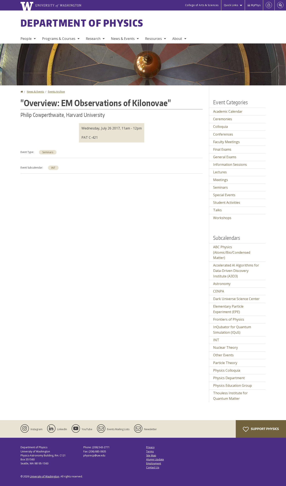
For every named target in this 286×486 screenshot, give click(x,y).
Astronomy (222, 283)
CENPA (218, 291)
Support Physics (264, 429)
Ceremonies (222, 119)
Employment (153, 463)
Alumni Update (155, 459)
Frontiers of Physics (228, 319)
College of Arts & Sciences (202, 5)
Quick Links (231, 5)
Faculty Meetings (226, 142)
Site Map (151, 455)
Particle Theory (225, 363)
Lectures (220, 172)
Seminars (47, 152)
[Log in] (268, 5)
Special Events (224, 195)
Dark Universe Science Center (236, 299)
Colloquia (220, 126)
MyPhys (255, 5)
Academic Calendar (227, 111)
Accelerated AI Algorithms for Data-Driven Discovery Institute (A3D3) (236, 270)
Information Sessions (230, 164)
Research (93, 38)
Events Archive (56, 91)
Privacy (150, 447)
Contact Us (152, 467)
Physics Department (229, 378)
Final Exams (222, 149)
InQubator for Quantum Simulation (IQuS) (232, 330)
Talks (217, 210)
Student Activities (226, 202)
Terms (150, 451)
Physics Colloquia (226, 370)
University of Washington (44, 476)
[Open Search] (280, 5)
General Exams (224, 157)
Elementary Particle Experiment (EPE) (228, 309)
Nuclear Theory (225, 347)
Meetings (220, 180)
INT (53, 168)
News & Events (123, 38)
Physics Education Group (232, 385)
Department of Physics (82, 23)
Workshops (222, 218)
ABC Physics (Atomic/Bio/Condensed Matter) (231, 252)
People (26, 38)
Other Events (223, 355)
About (177, 38)
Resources (153, 38)
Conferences (223, 134)
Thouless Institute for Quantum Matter (230, 396)
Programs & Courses (58, 38)
